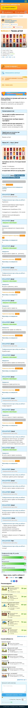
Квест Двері (10, 55)
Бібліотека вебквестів (12, 16)
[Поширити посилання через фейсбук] (14, 581)
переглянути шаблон (8, 144)
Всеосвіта (3, 16)
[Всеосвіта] (2, 1)
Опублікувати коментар (14, 694)
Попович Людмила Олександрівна (11, 21)
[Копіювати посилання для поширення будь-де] (12, 581)
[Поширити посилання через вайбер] (16, 581)
